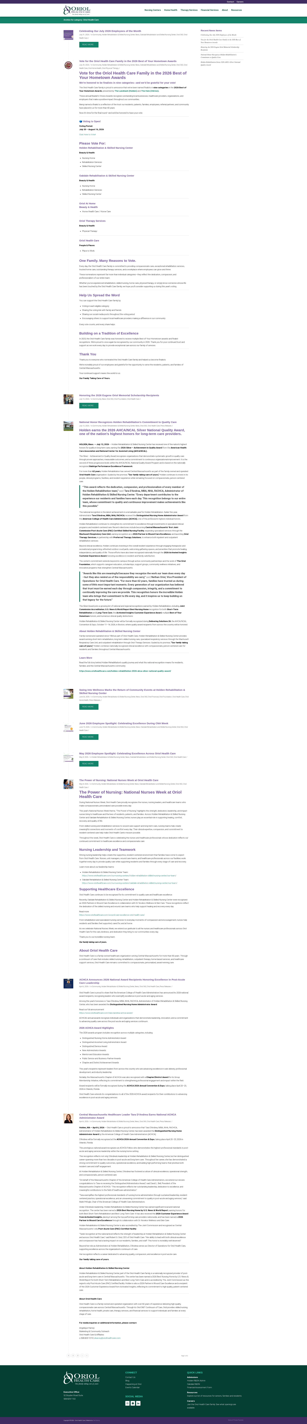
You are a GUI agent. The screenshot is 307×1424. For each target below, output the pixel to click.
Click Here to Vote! (87, 134)
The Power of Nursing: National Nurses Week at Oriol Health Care (118, 780)
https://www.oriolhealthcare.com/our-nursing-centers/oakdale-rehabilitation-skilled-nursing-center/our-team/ (129, 883)
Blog (127, 1381)
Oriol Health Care (133, 399)
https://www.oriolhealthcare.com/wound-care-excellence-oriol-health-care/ (112, 915)
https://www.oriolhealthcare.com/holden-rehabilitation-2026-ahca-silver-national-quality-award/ (125, 671)
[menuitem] (230, 1)
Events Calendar (132, 1387)
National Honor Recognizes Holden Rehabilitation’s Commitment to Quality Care (128, 422)
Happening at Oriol (133, 1384)
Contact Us (130, 1377)
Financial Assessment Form (199, 1387)
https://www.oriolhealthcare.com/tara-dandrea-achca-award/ (106, 1013)
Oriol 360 (179, 35)
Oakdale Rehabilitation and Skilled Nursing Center (158, 35)
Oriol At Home (87, 203)
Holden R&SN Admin (196, 1381)
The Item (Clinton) (150, 91)
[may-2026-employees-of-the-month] (68, 757)
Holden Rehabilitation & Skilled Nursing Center (118, 35)
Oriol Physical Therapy (110, 68)
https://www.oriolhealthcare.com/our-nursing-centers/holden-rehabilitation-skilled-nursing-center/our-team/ (129, 875)
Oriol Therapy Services (92, 221)
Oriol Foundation (120, 399)
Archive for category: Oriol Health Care (81, 20)
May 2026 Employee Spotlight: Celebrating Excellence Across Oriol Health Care (127, 753)
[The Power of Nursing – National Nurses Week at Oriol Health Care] (68, 784)
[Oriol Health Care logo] (77, 10)
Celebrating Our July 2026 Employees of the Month (110, 31)
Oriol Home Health (94, 68)
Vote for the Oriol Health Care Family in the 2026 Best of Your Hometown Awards (128, 61)
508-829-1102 (70, 1399)
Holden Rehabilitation (106, 148)
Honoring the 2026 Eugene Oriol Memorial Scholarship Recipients (119, 395)
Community (97, 35)
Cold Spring (96, 1420)
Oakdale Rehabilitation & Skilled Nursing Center (106, 175)
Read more (88, 44)
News (137, 35)
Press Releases (165, 426)
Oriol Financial (153, 697)
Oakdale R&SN (193, 1384)
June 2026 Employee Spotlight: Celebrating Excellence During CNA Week (123, 723)
